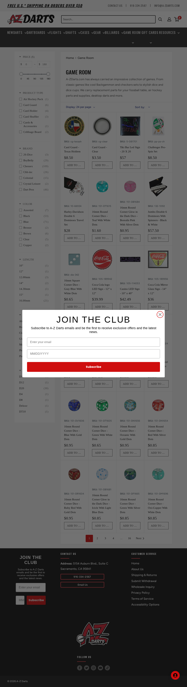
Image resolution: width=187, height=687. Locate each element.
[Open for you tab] (175, 675)
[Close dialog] (160, 314)
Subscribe (93, 367)
